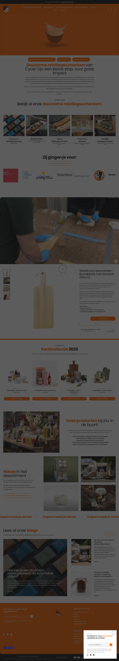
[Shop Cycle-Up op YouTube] (90, 655)
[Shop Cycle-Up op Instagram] (87, 655)
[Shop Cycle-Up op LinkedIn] (93, 655)
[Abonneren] (110, 644)
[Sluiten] (114, 633)
